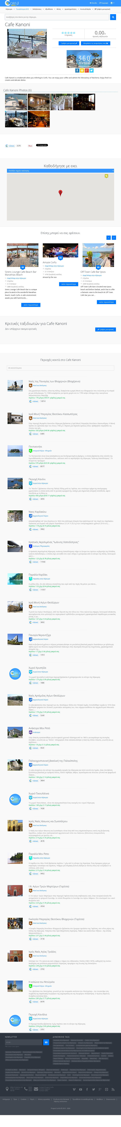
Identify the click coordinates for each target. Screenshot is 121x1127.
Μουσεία (27, 1054)
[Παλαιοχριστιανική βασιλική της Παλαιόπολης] (15, 765)
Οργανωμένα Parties (26, 1075)
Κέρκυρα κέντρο (84, 1053)
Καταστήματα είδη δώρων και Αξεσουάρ (96, 1080)
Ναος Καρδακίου (37, 511)
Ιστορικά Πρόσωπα (12, 1075)
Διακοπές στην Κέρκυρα (61, 1040)
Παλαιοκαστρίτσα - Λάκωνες (76, 1056)
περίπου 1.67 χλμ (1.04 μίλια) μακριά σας (44, 619)
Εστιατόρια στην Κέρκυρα (14, 1054)
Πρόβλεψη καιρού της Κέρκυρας (64, 1048)
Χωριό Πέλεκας (58, 1058)
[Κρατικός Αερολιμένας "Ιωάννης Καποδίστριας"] (15, 546)
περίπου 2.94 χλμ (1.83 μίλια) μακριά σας (44, 1026)
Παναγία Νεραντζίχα (40, 635)
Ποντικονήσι (35, 446)
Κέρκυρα (10, 9)
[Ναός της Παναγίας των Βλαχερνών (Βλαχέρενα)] (15, 385)
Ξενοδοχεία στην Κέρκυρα (14, 1057)
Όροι (15, 1099)
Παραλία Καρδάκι (38, 574)
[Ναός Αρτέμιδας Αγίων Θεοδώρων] (15, 700)
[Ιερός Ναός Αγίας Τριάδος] (15, 956)
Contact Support (44, 1089)
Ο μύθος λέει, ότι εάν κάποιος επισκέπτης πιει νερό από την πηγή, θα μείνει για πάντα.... (63, 584)
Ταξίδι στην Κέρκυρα (92, 1040)
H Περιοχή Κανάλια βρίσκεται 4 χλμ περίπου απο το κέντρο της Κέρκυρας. (57, 1024)
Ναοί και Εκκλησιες (39, 385)
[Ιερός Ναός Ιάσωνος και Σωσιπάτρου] (15, 825)
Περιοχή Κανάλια (38, 1014)
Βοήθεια (100, 1099)
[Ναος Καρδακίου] (15, 516)
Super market (62, 1080)
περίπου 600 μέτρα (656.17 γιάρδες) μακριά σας (47, 495)
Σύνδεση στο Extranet (61, 1099)
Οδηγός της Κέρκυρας (85, 1043)
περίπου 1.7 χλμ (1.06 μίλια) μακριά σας (44, 651)
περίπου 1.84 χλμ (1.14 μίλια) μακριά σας (44, 777)
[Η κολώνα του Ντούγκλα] (15, 986)
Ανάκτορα (36, 732)
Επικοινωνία (110, 1099)
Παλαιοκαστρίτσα (93, 1056)
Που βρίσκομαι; (59, 1045)
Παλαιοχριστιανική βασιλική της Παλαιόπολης (53, 760)
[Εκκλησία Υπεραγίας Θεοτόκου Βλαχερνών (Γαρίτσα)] (15, 923)
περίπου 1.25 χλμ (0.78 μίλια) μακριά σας (44, 558)
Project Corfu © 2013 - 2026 (60, 1108)
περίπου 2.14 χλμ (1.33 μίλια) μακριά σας (44, 838)
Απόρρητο (6, 1099)
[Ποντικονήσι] (15, 451)
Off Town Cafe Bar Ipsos (93, 271)
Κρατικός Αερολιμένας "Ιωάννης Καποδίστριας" (54, 542)
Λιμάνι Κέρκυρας (107, 1053)
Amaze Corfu (49, 262)
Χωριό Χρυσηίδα (37, 667)
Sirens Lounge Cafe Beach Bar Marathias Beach (21, 273)
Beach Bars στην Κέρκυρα (35, 1077)
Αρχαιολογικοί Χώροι (40, 516)
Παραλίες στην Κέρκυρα (41, 579)
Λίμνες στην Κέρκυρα (12, 1072)
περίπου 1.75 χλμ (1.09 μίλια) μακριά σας (44, 679)
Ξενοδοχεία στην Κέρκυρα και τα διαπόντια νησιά (92, 1048)
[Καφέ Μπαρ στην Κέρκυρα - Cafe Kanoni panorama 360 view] (84, 59)
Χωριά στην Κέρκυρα (40, 483)
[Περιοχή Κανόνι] (15, 483)
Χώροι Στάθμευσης (75, 1080)
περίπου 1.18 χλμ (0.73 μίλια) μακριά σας (44, 526)
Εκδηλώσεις (38, 9)
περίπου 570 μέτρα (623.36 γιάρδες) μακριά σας (47, 463)
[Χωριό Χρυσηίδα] (15, 674)
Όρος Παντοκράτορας (72, 1058)
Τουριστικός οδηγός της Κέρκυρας (65, 1043)
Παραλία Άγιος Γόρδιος (61, 1063)
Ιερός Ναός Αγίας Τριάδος (42, 951)
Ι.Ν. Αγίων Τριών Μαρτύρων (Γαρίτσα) (49, 886)
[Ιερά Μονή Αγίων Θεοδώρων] (15, 606)
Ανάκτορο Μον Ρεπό (39, 728)
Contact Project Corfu (46, 1087)
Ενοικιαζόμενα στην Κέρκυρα (32, 1052)
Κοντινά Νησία (87, 9)
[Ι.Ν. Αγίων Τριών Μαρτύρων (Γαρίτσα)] (15, 890)
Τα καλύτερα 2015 (24, 9)
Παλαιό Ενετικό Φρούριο (61, 1061)
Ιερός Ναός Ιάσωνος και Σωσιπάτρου (48, 821)
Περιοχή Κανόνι (37, 479)
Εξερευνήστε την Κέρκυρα (103, 1043)
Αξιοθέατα (50, 9)
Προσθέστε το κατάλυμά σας (83, 1099)
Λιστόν (104, 1056)
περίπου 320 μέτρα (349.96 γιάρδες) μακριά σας (47, 430)
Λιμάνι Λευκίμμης (59, 1056)
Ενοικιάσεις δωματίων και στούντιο (65, 1053)
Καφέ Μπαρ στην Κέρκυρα (16, 278)
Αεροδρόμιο (95, 1053)
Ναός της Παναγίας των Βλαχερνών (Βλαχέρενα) (54, 381)
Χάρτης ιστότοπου (60, 1101)
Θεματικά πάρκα (41, 1075)
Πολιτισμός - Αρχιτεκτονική (96, 1070)
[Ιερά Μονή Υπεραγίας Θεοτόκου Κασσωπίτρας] (15, 418)
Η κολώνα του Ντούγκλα (41, 981)
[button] (60, 193)
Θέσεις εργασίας (44, 1099)
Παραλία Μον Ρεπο (39, 853)
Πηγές (32, 1099)
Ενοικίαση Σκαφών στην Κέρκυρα (90, 1077)
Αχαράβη (85, 1058)
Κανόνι (110, 1056)
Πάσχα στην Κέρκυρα (101, 1072)
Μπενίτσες (93, 1058)
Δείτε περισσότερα (31, 305)
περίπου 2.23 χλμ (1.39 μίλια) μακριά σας (44, 903)
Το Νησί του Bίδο (11, 1070)
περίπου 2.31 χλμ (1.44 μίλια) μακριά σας (44, 935)
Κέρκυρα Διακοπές (77, 1040)
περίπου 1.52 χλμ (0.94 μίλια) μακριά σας (44, 586)
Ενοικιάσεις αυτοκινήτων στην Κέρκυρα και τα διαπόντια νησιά (74, 1050)
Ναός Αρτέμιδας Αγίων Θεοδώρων (47, 695)
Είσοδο (94, 3)
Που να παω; (70, 1045)
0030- (30, 1087)
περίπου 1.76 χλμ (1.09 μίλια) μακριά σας (44, 712)
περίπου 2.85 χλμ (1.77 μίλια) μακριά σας (44, 998)
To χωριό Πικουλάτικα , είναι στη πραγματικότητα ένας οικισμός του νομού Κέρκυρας (62, 803)
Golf (69, 1075)
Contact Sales (43, 1091)
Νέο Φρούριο (103, 1058)
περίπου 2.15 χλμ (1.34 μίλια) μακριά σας (44, 870)
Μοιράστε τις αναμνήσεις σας (94, 43)
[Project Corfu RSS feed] (113, 1089)
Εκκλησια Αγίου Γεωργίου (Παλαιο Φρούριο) (86, 1061)
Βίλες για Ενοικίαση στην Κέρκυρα (17, 1060)
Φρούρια (22, 1070)
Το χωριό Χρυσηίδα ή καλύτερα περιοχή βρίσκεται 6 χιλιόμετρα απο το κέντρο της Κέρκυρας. (64, 677)
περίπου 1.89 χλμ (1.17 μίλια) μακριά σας (44, 805)
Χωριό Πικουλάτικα (39, 793)
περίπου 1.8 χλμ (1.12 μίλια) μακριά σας (44, 744)
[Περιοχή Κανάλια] (15, 1020)
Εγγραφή (104, 3)
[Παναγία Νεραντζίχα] (15, 639)
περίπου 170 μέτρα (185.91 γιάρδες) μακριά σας (47, 398)
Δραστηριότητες (72, 9)
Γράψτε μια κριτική (102, 9)
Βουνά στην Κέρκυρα (28, 1072)
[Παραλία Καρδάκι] (15, 579)
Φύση (60, 9)
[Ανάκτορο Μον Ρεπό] (15, 732)
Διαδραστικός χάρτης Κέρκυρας (86, 1045)
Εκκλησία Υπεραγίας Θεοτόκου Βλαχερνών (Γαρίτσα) (56, 919)
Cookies (23, 1099)
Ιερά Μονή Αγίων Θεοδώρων (44, 602)
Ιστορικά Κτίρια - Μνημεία (41, 451)
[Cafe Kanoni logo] (27, 43)
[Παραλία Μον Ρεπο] (15, 858)
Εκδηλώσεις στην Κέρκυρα (56, 1075)
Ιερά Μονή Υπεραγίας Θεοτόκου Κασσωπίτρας (53, 414)
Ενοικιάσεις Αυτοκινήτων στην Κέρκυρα (18, 1080)
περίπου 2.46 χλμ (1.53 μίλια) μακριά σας (44, 966)
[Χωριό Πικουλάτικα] (15, 799)
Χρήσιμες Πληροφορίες (40, 546)
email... (8, 1042)
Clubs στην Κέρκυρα (51, 1077)
